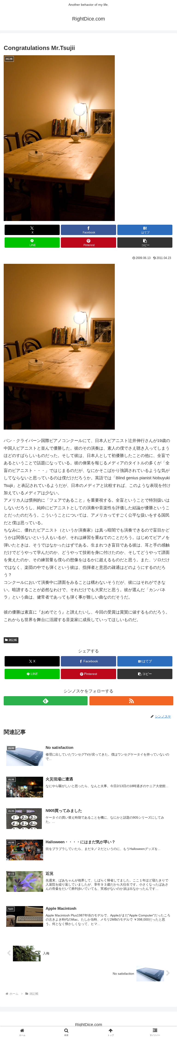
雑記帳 (13, 640)
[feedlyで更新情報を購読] (46, 700)
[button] (144, 242)
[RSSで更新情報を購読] (131, 700)
